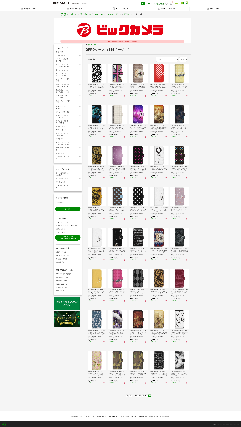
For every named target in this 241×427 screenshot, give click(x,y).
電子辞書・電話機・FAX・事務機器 (63, 122)
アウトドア (59, 139)
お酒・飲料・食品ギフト (62, 149)
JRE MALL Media (61, 280)
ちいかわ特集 (60, 182)
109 (140, 396)
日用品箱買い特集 (62, 178)
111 (146, 396)
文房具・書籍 (60, 126)
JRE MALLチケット (62, 277)
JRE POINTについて (102, 416)
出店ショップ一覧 (76, 14)
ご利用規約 (126, 416)
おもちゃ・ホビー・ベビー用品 (62, 116)
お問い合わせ (60, 229)
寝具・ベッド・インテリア (62, 107)
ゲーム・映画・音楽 (62, 112)
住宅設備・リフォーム (62, 158)
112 (149, 396)
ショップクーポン (62, 222)
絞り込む (68, 209)
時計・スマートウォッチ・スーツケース (62, 85)
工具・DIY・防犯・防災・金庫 (62, 96)
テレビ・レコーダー (62, 70)
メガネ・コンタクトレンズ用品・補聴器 (62, 143)
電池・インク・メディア (62, 102)
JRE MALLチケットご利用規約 (139, 416)
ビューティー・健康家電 (62, 80)
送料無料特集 (60, 262)
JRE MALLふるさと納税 (63, 274)
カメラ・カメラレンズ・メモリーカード (62, 65)
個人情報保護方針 (165, 416)
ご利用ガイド (60, 232)
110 (143, 396)
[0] (171, 3)
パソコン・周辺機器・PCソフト (62, 60)
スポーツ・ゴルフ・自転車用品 (62, 134)
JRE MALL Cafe (61, 291)
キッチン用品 (60, 153)
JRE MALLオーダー (62, 284)
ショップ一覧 (83, 416)
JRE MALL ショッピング (64, 14)
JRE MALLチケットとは (115, 416)
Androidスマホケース (114, 14)
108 (136, 396)
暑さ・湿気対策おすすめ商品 (62, 174)
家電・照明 (59, 52)
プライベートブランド (62, 186)
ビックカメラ (88, 14)
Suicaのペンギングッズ (63, 255)
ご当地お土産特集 (61, 259)
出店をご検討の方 (153, 416)
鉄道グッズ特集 (61, 252)
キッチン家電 (60, 55)
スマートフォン (100, 14)
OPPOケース (128, 14)
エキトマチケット (61, 287)
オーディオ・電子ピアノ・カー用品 (62, 74)
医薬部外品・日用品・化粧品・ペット (62, 91)
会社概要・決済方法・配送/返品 (66, 225)
